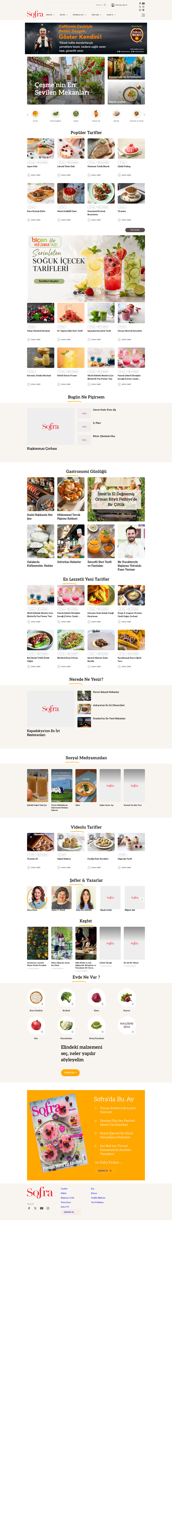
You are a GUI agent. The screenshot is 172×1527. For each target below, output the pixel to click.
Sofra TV (65, 1213)
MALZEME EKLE (126, 1031)
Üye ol (125, 5)
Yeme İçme (66, 1208)
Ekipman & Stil (67, 1204)
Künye (94, 1199)
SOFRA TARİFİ (35, 175)
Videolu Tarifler (86, 827)
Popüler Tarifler (86, 132)
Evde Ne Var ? (86, 983)
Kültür (64, 1199)
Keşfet (86, 927)
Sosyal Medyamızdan (86, 758)
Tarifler (64, 1195)
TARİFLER (69, 1079)
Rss (92, 1195)
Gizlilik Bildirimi (98, 1204)
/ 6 (32, 102)
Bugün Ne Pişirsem (86, 397)
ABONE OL (103, 1177)
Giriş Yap (118, 5)
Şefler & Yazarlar (86, 880)
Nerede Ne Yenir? (86, 679)
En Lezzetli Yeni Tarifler (86, 579)
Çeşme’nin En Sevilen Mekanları (62, 88)
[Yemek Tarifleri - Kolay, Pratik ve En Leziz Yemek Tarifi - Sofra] (35, 14)
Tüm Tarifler (135, 230)
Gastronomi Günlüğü (86, 471)
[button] (30, 82)
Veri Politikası (97, 1208)
